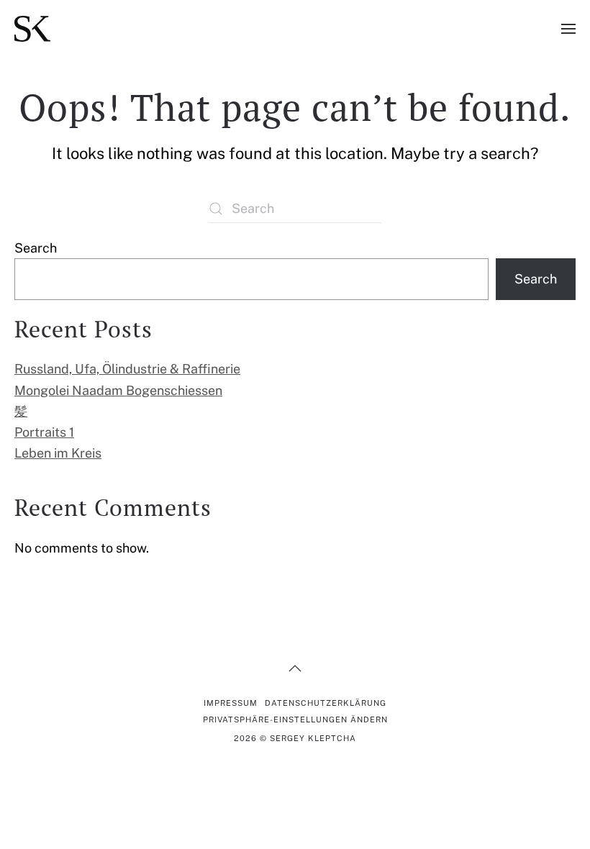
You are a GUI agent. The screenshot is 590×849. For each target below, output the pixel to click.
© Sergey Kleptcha (295, 738)
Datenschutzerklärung (325, 703)
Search (35, 247)
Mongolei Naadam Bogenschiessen (118, 390)
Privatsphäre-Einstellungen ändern (295, 719)
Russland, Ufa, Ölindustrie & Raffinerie (127, 368)
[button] (568, 29)
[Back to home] (32, 29)
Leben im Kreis (57, 452)
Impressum (231, 703)
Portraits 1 (44, 432)
